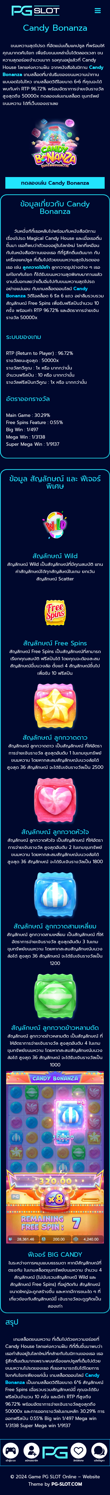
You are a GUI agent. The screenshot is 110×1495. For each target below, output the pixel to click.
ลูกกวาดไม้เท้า (36, 267)
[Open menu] (98, 10)
